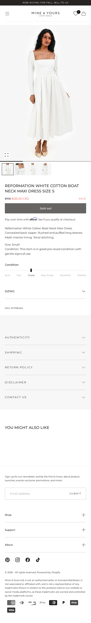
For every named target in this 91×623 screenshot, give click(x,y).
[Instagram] (17, 560)
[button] (7, 13)
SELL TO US (61, 2)
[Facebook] (27, 560)
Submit (75, 493)
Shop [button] (8, 514)
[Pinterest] (7, 560)
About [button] (9, 544)
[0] (76, 13)
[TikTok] (38, 560)
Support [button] (10, 529)
